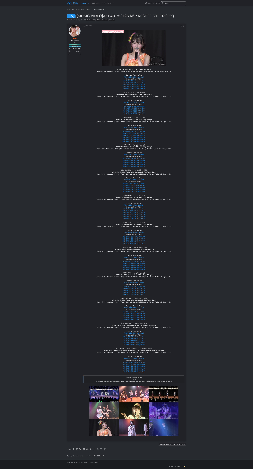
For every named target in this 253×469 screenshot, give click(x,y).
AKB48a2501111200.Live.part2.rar (134, 108)
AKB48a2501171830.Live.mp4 (134, 333)
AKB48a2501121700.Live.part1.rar (134, 184)
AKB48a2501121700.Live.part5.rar (134, 191)
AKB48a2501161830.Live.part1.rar (134, 312)
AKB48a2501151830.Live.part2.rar (134, 263)
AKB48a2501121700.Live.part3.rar (134, 187)
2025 (88, 19)
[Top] (182, 466)
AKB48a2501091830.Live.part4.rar (134, 292)
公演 (106, 19)
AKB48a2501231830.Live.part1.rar (134, 81)
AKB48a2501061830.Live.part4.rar (134, 215)
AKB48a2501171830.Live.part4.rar (134, 343)
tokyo (70, 19)
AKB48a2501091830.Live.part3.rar (134, 290)
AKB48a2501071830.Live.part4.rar (134, 137)
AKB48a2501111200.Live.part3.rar (134, 110)
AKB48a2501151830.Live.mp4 (134, 257)
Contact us (172, 466)
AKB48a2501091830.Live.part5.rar (134, 294)
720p (93, 19)
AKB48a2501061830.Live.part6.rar (134, 218)
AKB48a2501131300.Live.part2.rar (134, 160)
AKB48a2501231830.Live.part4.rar (134, 87)
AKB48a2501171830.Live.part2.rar (134, 339)
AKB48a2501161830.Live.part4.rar (134, 317)
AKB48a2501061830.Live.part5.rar (134, 217)
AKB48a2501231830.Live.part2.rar (134, 83)
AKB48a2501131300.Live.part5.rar (134, 166)
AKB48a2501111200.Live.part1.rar (134, 106)
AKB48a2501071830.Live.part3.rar (134, 135)
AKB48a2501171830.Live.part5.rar (134, 345)
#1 (183, 26)
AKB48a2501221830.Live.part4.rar (134, 368)
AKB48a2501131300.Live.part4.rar (134, 164)
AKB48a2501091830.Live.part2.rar (134, 288)
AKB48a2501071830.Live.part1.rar (134, 131)
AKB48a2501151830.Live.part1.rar (134, 261)
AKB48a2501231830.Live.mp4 (134, 77)
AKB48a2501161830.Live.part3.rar (134, 315)
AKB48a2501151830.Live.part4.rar (134, 267)
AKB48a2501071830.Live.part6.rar (134, 141)
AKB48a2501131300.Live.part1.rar (134, 158)
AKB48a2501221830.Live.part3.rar (134, 366)
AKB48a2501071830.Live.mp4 (134, 127)
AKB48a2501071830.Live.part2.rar (134, 133)
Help (178, 466)
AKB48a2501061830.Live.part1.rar (134, 209)
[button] (88, 3)
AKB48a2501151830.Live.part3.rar (134, 265)
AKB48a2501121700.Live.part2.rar (134, 185)
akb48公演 (100, 19)
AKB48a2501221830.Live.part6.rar (134, 372)
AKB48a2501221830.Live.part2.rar (134, 364)
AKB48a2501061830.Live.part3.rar (134, 213)
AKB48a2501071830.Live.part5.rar (134, 139)
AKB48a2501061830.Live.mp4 (134, 205)
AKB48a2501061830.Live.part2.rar (134, 211)
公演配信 (111, 19)
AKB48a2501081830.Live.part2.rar (134, 238)
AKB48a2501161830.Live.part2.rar (134, 313)
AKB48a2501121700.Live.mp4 (134, 180)
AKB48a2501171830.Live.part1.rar (134, 337)
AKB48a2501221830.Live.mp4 (134, 358)
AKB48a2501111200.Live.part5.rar (134, 114)
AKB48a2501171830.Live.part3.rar (134, 341)
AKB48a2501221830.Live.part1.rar (134, 362)
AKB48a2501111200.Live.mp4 (134, 102)
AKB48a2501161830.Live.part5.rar (134, 319)
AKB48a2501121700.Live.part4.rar (134, 189)
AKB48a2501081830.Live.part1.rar (134, 236)
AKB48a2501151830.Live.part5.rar (134, 269)
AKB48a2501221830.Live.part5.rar (134, 370)
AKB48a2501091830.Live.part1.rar (134, 286)
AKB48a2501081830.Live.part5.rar (134, 244)
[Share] (181, 26)
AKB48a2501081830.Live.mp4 (134, 232)
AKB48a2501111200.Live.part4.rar (134, 112)
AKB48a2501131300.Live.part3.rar (134, 162)
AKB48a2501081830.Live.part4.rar (134, 242)
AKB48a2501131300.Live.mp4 (134, 154)
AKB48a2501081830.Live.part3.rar (134, 240)
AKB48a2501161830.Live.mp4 (134, 308)
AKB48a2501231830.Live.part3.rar (134, 85)
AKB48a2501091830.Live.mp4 (134, 282)
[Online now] (75, 37)
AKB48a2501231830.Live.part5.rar (134, 88)
